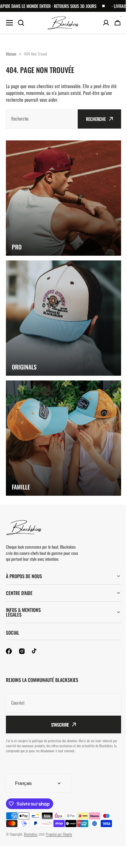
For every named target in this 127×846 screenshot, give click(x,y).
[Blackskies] (63, 23)
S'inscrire (58, 724)
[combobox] (41, 119)
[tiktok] (34, 651)
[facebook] (8, 651)
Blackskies (30, 834)
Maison (11, 54)
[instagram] (21, 651)
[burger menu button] (9, 22)
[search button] (21, 22)
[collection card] (63, 198)
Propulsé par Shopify (59, 834)
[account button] (106, 22)
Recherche (96, 119)
